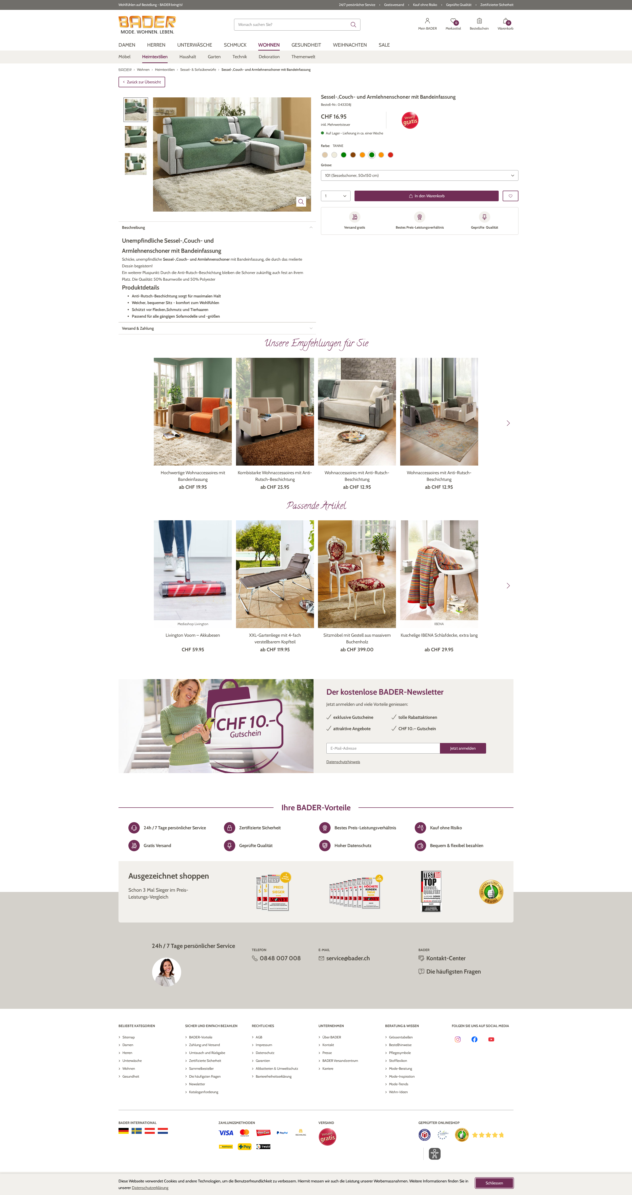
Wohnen (128, 1068)
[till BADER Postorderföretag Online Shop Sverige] (137, 1131)
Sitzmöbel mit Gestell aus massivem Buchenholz (357, 639)
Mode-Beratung (400, 1068)
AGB (259, 1037)
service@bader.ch (348, 958)
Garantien (263, 1060)
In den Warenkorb (430, 196)
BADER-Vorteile (200, 1037)
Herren (127, 1052)
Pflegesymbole (400, 1052)
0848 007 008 (280, 958)
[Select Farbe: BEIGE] (325, 155)
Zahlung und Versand (204, 1045)
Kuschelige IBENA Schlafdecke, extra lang (439, 635)
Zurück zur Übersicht (144, 82)
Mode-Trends (398, 1084)
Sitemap (128, 1037)
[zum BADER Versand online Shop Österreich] (150, 1131)
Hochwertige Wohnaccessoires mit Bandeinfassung (193, 476)
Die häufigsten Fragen (205, 1076)
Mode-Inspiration (402, 1076)
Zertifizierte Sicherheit (205, 1060)
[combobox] (297, 25)
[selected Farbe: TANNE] (372, 155)
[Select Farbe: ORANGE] (362, 155)
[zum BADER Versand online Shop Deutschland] (123, 1131)
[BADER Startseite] (147, 25)
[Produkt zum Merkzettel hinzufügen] (510, 196)
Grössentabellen (401, 1037)
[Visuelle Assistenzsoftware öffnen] (432, 1154)
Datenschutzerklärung (150, 1187)
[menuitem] (127, 45)
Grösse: (326, 165)
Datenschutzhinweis (343, 762)
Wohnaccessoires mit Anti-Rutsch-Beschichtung (357, 476)
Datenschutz (265, 1052)
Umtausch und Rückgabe (207, 1052)
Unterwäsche (132, 1060)
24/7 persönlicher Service (357, 4)
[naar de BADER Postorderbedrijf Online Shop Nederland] (163, 1131)
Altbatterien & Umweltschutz (277, 1068)
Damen (127, 1045)
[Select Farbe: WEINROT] (391, 155)
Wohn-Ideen (398, 1092)
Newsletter (197, 1084)
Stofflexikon (398, 1060)
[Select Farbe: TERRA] (381, 155)
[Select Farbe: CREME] (334, 155)
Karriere (327, 1068)
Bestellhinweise (400, 1045)
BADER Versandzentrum (340, 1060)
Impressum (264, 1045)
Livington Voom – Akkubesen (193, 635)
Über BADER (331, 1037)
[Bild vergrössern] (301, 202)
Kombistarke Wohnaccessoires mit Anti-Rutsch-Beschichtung (275, 476)
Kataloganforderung (203, 1092)
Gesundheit (130, 1076)
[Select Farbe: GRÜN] (344, 155)
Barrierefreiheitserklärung (274, 1076)
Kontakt (328, 1045)
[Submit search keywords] (353, 25)
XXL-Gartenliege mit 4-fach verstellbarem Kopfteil (275, 639)
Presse (327, 1052)
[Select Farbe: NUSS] (353, 155)
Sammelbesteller (201, 1068)
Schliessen (494, 1183)
